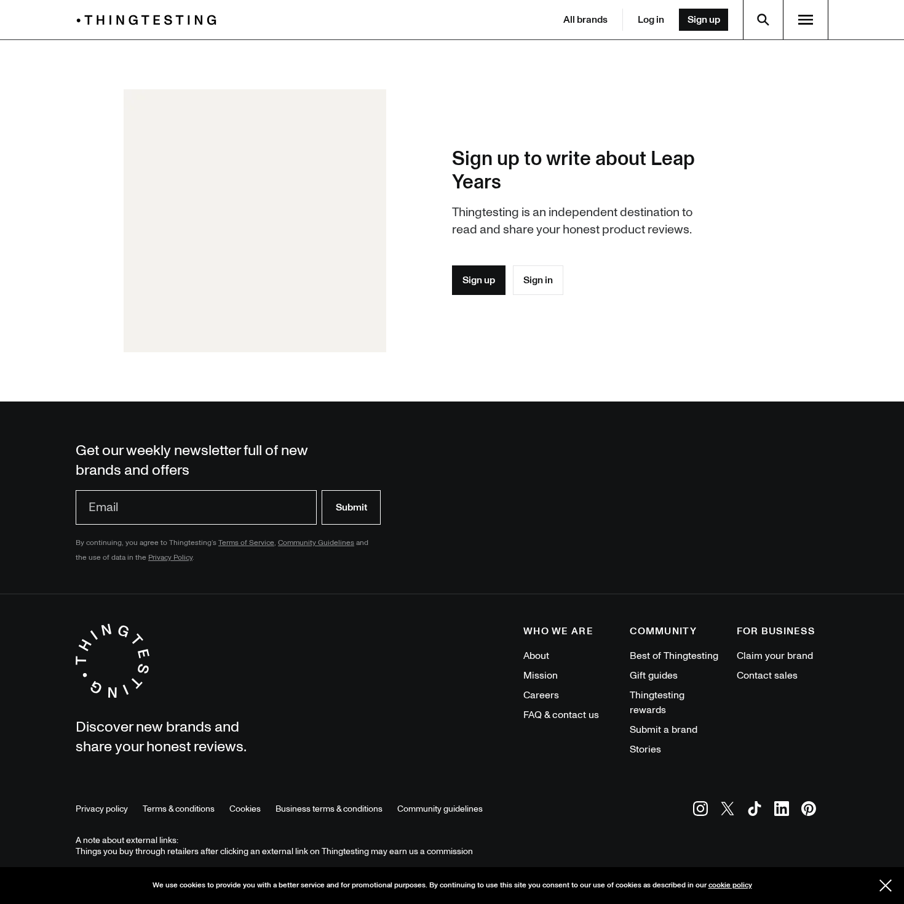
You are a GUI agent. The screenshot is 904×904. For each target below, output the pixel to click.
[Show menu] (805, 19)
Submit (351, 507)
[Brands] (149, 20)
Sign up (704, 19)
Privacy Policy (170, 557)
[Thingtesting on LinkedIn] (781, 810)
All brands (585, 19)
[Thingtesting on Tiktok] (754, 810)
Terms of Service (246, 543)
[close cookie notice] (885, 885)
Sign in (538, 280)
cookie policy (730, 885)
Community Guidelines (316, 543)
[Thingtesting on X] (727, 810)
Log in (651, 19)
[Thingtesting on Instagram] (700, 810)
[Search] (763, 19)
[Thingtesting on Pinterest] (808, 810)
